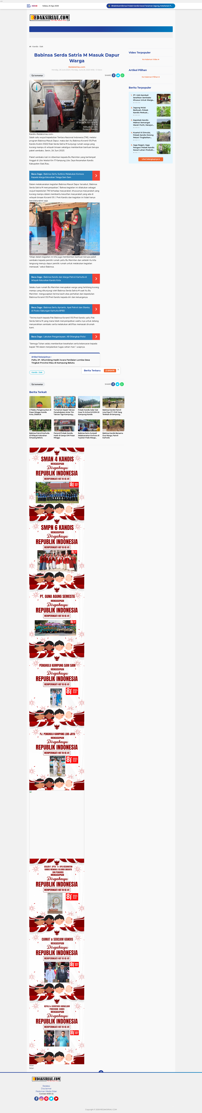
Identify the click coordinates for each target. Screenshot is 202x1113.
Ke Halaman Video (150, 59)
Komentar (38, 76)
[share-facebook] (114, 75)
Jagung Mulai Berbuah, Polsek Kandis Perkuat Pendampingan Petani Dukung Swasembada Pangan (143, 110)
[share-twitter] (118, 75)
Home (34, 6)
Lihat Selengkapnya (150, 159)
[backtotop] (101, 1072)
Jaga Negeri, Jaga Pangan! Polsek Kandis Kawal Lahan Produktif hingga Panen (143, 147)
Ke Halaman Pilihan (150, 77)
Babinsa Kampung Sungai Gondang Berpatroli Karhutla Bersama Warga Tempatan (142, 6)
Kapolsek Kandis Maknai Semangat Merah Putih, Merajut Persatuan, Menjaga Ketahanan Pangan (143, 122)
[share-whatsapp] (122, 75)
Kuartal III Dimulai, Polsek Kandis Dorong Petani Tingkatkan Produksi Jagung (143, 135)
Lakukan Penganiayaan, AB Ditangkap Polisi (65, 336)
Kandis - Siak (37, 372)
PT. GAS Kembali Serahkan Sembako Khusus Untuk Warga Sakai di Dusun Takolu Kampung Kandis (143, 97)
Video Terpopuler (140, 52)
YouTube (58, 1102)
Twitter (52, 1102)
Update (110, 371)
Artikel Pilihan (138, 70)
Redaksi (46, 1086)
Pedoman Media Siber (46, 1091)
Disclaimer (46, 1088)
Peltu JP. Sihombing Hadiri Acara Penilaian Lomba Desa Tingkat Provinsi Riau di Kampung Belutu (60, 361)
